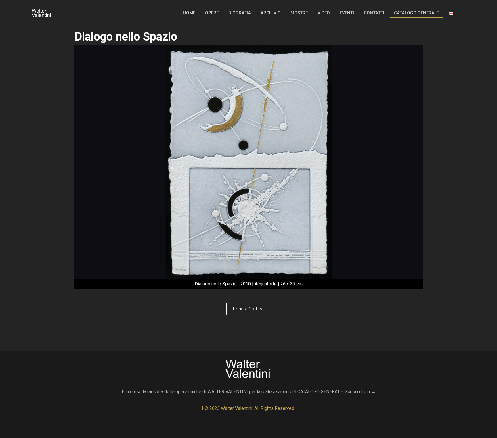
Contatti (374, 13)
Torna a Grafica (247, 309)
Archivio (271, 13)
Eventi (347, 13)
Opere (212, 13)
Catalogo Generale (416, 13)
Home (189, 13)
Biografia (239, 13)
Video (324, 13)
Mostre (299, 13)
